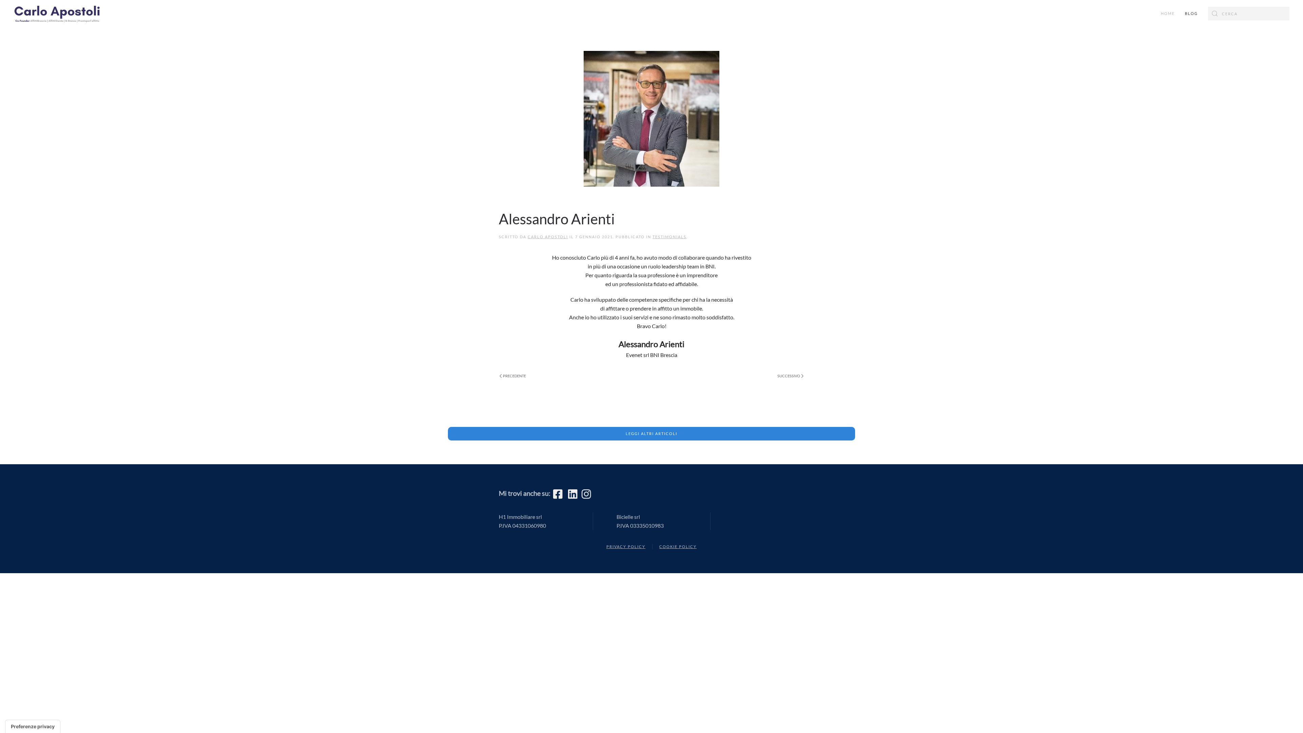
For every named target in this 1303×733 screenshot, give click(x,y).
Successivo (788, 376)
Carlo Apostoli (548, 236)
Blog (1191, 13)
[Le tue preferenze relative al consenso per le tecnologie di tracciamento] (32, 726)
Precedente (514, 376)
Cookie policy (678, 546)
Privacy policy (625, 546)
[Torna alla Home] (61, 13)
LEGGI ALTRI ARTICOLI (651, 433)
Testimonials (669, 236)
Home (1168, 13)
